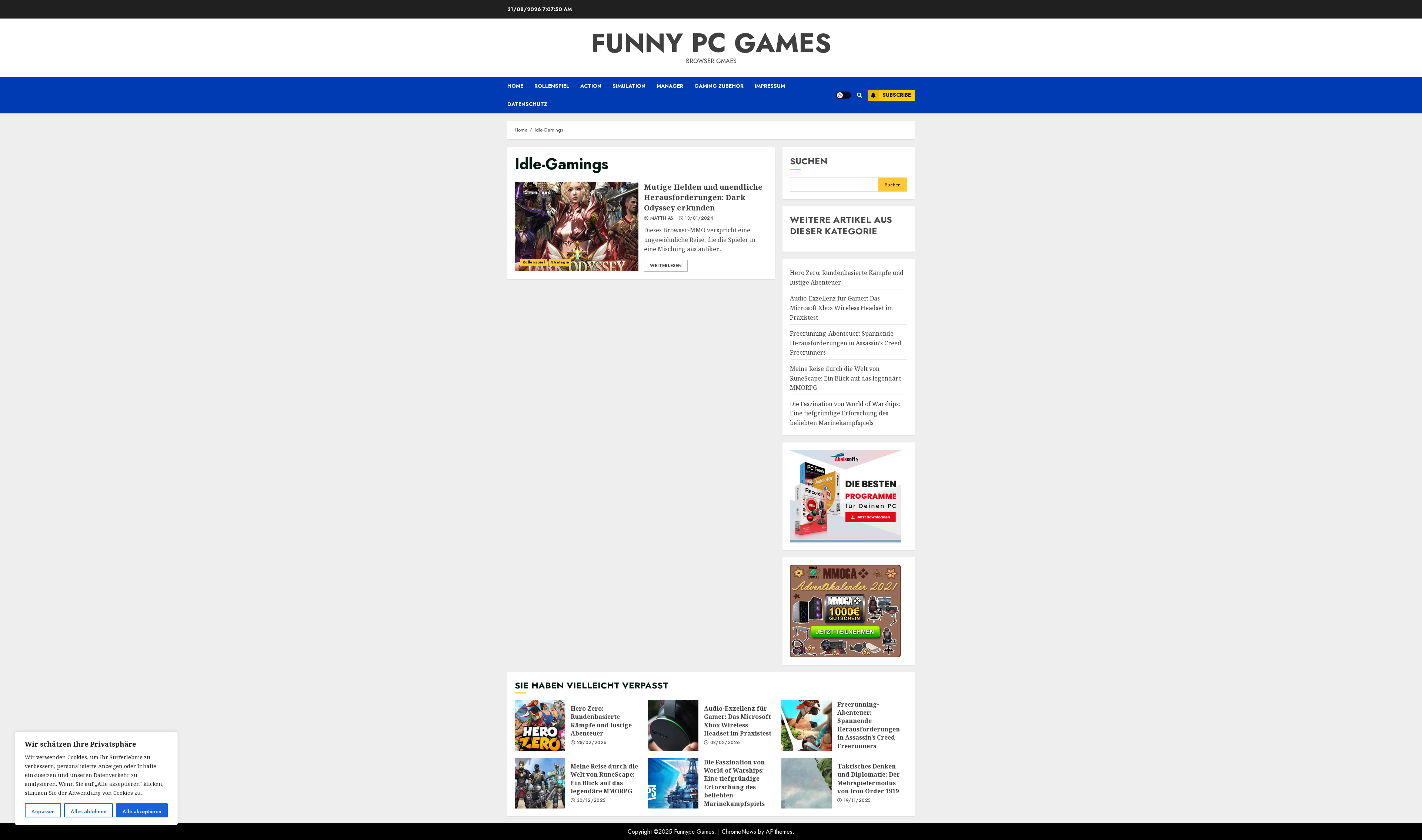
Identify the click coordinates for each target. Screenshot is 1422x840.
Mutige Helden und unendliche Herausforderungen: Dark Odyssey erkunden (576, 226)
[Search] (859, 95)
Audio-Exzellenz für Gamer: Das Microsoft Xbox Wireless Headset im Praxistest (841, 307)
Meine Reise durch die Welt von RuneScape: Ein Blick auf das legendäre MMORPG (846, 378)
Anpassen (43, 811)
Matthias (661, 219)
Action (590, 86)
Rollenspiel (551, 86)
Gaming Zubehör (719, 86)
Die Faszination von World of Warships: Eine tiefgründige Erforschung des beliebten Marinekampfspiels (845, 413)
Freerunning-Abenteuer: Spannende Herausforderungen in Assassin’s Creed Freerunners (845, 342)
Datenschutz (527, 104)
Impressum (770, 86)
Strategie (560, 262)
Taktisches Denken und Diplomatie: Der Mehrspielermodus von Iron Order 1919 (806, 783)
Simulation (628, 86)
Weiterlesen (666, 265)
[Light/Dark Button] (843, 95)
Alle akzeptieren (142, 811)
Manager (670, 86)
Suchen (809, 161)
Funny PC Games (711, 43)
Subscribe (896, 95)
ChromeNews (739, 831)
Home (515, 86)
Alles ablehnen (89, 811)
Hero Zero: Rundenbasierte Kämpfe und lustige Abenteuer (540, 725)
